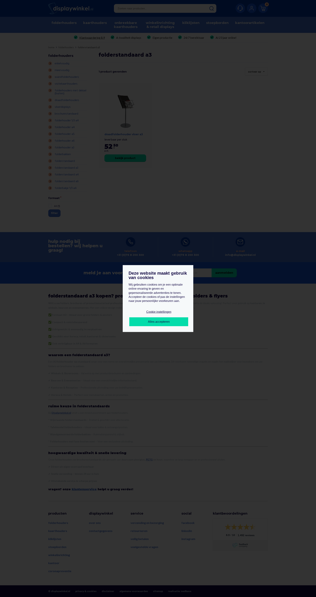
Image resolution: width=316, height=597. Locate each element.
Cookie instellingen (158, 311)
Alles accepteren (159, 321)
